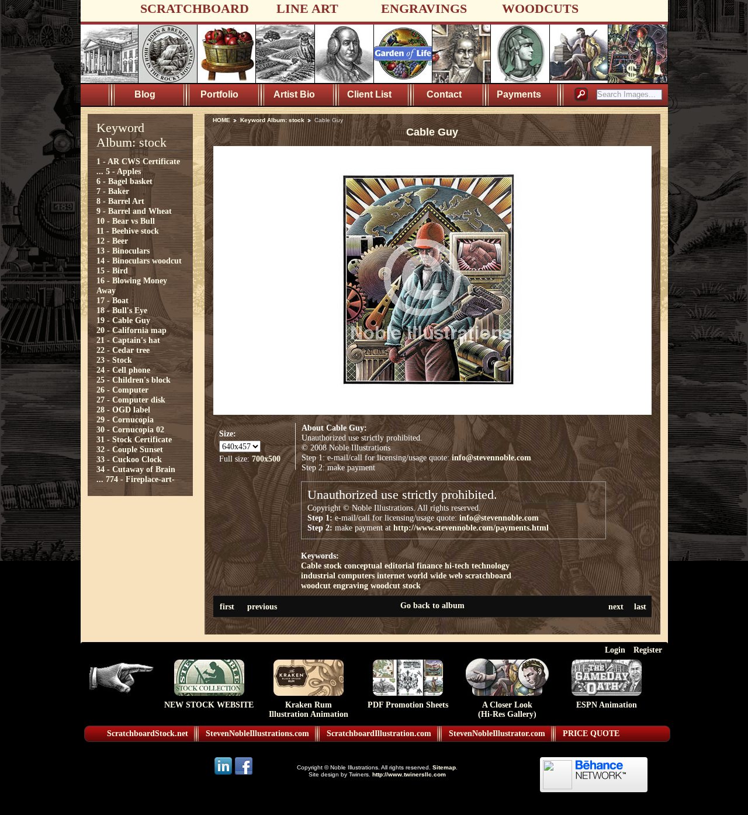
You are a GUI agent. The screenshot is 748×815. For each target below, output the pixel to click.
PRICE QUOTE (591, 733)
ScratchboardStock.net (147, 733)
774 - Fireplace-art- (140, 479)
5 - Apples (123, 171)
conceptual (363, 565)
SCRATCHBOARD (194, 8)
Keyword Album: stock (272, 120)
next (616, 606)
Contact (444, 94)
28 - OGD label (123, 409)
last (640, 606)
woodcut (316, 585)
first (227, 606)
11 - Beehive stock (127, 230)
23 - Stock (114, 360)
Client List (369, 94)
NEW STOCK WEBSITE (209, 704)
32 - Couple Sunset (129, 449)
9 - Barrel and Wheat (134, 211)
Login (615, 649)
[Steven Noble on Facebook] (243, 774)
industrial (318, 575)
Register (647, 649)
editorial (399, 565)
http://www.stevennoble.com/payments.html (471, 527)
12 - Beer (112, 240)
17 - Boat (112, 300)
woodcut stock (395, 585)
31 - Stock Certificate (134, 439)
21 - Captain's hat (128, 340)
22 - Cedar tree (123, 350)
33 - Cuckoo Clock (129, 459)
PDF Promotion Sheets (408, 704)
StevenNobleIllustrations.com (257, 733)
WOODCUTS (540, 8)
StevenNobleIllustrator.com (497, 733)
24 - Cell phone (123, 369)
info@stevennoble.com (491, 457)
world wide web (435, 575)
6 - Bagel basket (124, 181)
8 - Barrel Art (120, 201)
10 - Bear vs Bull (125, 221)
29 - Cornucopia (125, 419)
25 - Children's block (133, 379)
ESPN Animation (606, 704)
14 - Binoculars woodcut (139, 260)
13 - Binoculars (123, 250)
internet (391, 575)
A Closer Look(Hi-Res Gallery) (507, 709)
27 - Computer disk (130, 399)
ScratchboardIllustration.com (379, 733)
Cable (311, 565)
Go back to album (432, 605)
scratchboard (488, 575)
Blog (144, 94)
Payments (519, 94)
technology (491, 565)
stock (333, 565)
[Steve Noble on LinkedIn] (224, 774)
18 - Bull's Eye (121, 310)
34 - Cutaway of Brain (135, 469)
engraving (350, 585)
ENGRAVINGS (424, 8)
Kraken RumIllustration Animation (308, 709)
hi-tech (457, 565)
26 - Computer (122, 389)
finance (429, 565)
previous (262, 606)
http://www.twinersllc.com (409, 774)
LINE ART (307, 8)
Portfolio (219, 94)
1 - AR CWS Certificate (138, 161)
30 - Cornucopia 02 (130, 429)
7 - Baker (112, 191)
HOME (221, 120)
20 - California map (131, 330)
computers (356, 575)
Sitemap (444, 767)
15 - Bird (112, 270)
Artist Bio (294, 94)
